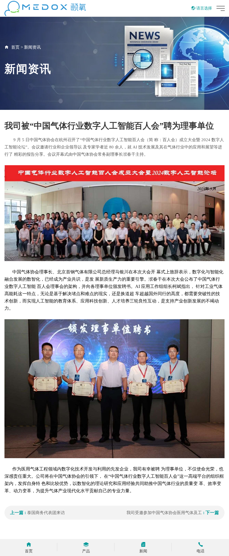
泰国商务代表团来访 (46, 512)
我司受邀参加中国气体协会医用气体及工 (164, 512)
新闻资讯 (32, 47)
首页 (15, 47)
